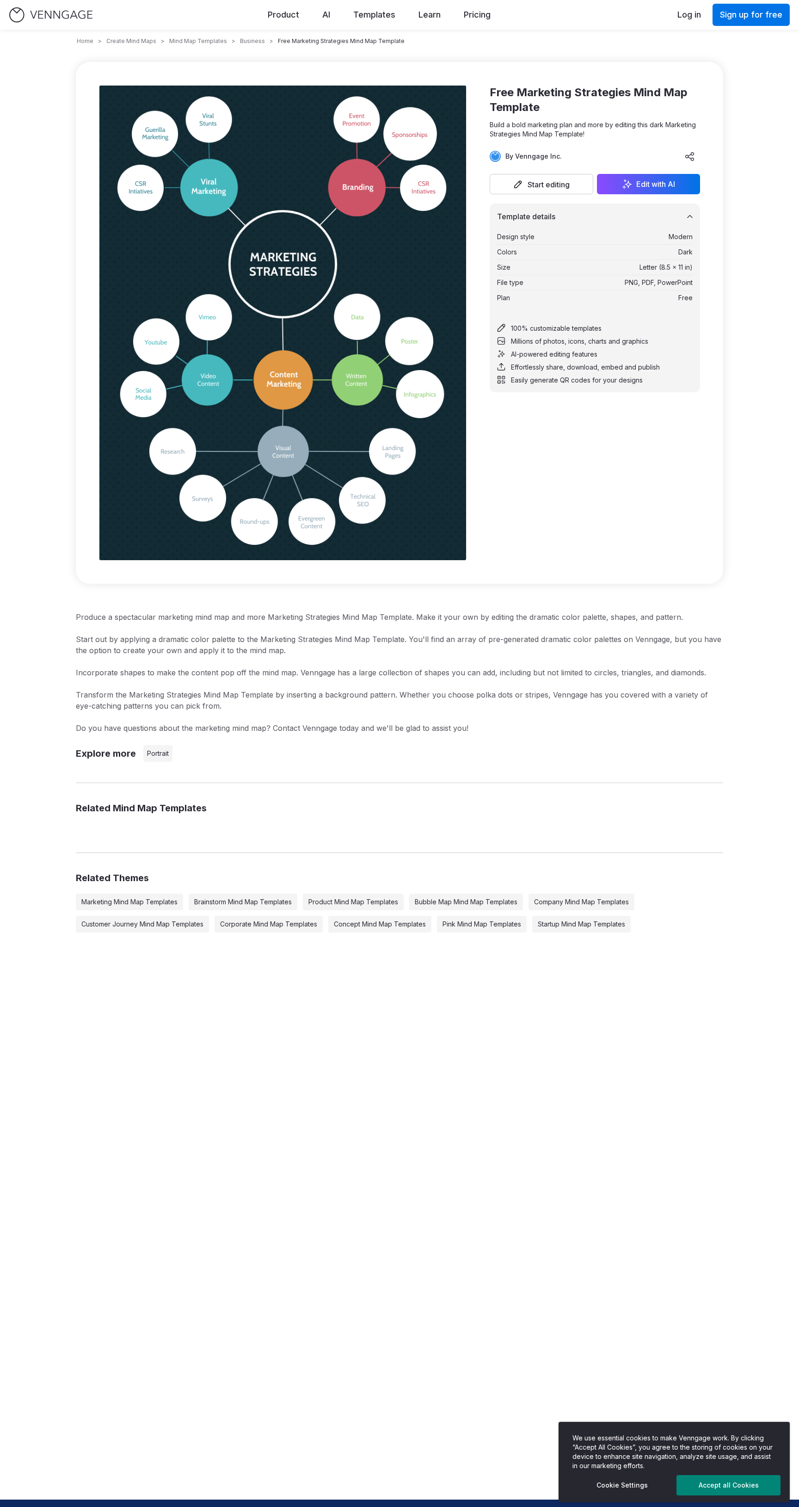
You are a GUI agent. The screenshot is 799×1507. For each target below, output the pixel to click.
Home (85, 40)
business (252, 40)
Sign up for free (751, 14)
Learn (429, 14)
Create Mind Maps (131, 40)
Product (283, 14)
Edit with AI (655, 184)
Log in (689, 14)
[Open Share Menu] (690, 156)
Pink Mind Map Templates (482, 924)
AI (326, 14)
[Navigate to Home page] (50, 15)
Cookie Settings (622, 1485)
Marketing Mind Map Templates (129, 902)
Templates (374, 14)
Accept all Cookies (729, 1485)
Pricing (477, 14)
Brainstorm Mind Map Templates (243, 902)
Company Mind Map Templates (581, 902)
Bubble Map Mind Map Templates (466, 902)
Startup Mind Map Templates (581, 924)
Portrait (158, 753)
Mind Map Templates (198, 40)
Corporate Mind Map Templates (268, 924)
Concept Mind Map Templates (380, 924)
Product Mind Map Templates (353, 902)
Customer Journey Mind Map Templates (142, 924)
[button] (541, 184)
